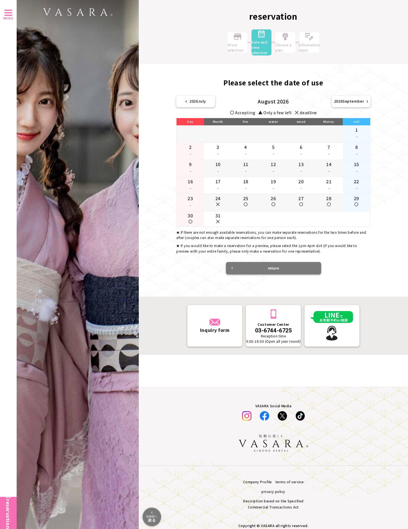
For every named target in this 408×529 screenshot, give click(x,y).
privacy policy (273, 491)
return (273, 268)
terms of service (289, 481)
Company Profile (257, 481)
